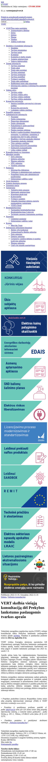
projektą (17, 636)
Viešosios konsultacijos (16, 597)
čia (10, 742)
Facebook (29, 19)
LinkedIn (21, 19)
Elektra (4, 597)
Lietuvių (9, 19)
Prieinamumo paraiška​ (9, 744)
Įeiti (2, 2)
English (15, 19)
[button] (27, 22)
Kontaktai (21, 17)
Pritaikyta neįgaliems (9, 17)
